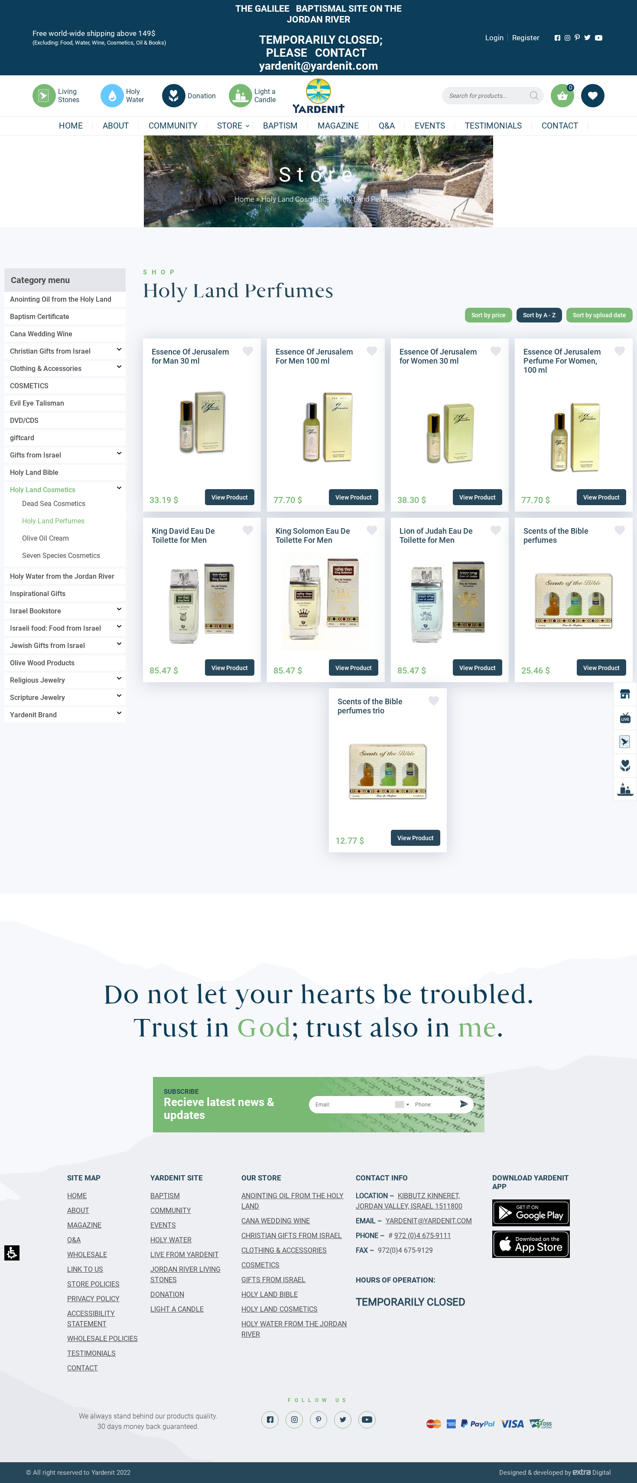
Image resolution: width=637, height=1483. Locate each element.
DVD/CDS (24, 420)
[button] (493, 95)
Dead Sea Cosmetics (53, 504)
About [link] (116, 126)
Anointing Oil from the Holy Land (60, 299)
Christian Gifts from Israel (50, 351)
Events (430, 126)
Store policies (93, 1284)
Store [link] (229, 126)
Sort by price (488, 315)
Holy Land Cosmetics (295, 199)
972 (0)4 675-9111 (422, 1236)
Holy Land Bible (34, 472)
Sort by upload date (599, 315)
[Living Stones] (625, 742)
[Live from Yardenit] (625, 718)
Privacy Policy (93, 1299)
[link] (557, 37)
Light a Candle (177, 1309)
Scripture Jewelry (37, 697)
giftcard (22, 438)
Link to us (85, 1269)
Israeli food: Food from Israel (55, 628)
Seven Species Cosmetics (61, 555)
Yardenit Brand (33, 715)
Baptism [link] (280, 126)
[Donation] (625, 765)
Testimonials (493, 126)
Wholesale (87, 1255)
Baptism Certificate (39, 317)
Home (71, 126)
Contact (560, 126)
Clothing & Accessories (45, 368)
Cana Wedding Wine (41, 334)
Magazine (338, 126)
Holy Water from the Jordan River (62, 576)
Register (526, 37)
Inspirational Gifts (37, 594)
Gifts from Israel (35, 455)
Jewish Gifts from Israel (47, 646)
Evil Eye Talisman (37, 403)
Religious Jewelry (37, 680)
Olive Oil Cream (45, 538)
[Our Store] (625, 694)
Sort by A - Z (539, 315)
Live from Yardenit (184, 1255)
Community (173, 126)
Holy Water (171, 1240)
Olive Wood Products (42, 663)
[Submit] (462, 1104)
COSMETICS (29, 386)
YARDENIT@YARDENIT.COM (429, 1221)
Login (494, 37)
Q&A (387, 126)
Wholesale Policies (102, 1339)
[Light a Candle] (625, 789)
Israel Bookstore (35, 611)
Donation (167, 1294)
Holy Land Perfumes (53, 521)
